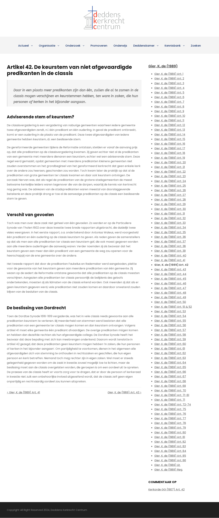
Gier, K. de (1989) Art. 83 (170, 446)
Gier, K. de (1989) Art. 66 (170, 372)
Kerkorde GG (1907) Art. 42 (166, 489)
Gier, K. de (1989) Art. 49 (170, 297)
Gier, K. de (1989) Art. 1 (168, 74)
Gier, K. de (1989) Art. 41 (169, 260)
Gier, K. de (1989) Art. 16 (169, 144)
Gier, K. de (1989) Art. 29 (170, 204)
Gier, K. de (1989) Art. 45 (170, 279)
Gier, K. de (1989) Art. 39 (170, 251)
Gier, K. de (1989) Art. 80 (170, 432)
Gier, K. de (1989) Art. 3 (169, 83)
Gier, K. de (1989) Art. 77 (170, 418)
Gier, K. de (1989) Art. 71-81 (171, 395)
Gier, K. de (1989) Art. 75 (170, 409)
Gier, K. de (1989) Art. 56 (170, 325)
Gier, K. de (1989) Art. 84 (170, 451)
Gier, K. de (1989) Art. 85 (170, 456)
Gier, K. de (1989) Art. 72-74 (172, 405)
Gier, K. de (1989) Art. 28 (170, 200)
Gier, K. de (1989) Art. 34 (170, 227)
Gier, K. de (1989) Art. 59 (170, 339)
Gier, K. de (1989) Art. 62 (170, 353)
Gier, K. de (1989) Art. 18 (169, 153)
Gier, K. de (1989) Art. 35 (170, 232)
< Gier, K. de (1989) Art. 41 (23, 392)
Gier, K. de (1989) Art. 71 (169, 400)
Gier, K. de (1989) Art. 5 (169, 93)
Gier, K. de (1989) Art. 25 (170, 186)
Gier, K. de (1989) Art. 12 (169, 125)
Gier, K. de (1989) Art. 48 (170, 293)
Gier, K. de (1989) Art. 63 (170, 358)
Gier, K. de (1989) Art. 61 (169, 349)
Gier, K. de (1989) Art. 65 (170, 367)
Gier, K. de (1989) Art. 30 (170, 209)
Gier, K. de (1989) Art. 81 (169, 437)
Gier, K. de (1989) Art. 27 (170, 195)
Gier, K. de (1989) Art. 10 (169, 116)
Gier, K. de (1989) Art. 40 (170, 256)
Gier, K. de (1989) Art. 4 (169, 88)
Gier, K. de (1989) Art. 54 (170, 316)
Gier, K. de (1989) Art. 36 (170, 237)
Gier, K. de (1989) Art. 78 (170, 423)
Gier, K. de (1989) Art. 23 (170, 176)
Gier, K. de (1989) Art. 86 (170, 460)
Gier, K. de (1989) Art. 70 (170, 390)
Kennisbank (173, 46)
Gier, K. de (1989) (163, 66)
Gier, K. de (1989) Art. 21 (169, 167)
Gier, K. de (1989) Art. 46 (170, 283)
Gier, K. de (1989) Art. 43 (170, 269)
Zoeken (196, 46)
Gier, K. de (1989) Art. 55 (170, 321)
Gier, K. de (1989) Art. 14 (169, 134)
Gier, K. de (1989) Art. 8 (169, 107)
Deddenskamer (143, 46)
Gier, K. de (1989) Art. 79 (170, 428)
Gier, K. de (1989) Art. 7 (169, 102)
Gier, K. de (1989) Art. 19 (169, 158)
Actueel (23, 46)
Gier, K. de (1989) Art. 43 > (124, 392)
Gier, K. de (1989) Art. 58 (170, 335)
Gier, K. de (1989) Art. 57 (170, 330)
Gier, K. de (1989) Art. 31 (169, 214)
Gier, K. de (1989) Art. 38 (170, 246)
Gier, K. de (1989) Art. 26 (170, 190)
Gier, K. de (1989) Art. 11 (169, 120)
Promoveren (99, 46)
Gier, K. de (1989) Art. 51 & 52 (173, 307)
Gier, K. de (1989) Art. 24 (170, 181)
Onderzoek (72, 46)
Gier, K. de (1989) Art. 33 (170, 223)
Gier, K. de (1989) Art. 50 (170, 302)
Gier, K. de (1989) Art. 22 (170, 172)
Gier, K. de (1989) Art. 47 (170, 288)
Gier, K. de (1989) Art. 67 (170, 376)
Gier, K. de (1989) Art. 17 (169, 148)
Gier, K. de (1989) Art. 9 (169, 111)
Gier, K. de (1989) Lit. (167, 465)
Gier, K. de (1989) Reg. (168, 470)
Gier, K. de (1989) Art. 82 (170, 442)
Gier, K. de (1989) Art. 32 (170, 218)
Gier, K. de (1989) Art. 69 (170, 386)
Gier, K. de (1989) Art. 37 (170, 242)
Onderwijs (120, 46)
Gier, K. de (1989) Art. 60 (170, 344)
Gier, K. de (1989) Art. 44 (170, 274)
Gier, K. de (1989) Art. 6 (169, 97)
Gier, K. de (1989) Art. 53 (170, 311)
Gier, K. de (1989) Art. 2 (169, 78)
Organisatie (47, 46)
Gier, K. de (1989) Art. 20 (170, 162)
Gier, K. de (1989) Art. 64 (170, 363)
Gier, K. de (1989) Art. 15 (169, 139)
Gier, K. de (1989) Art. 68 (170, 381)
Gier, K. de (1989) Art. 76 (170, 414)
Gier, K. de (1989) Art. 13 (169, 130)
